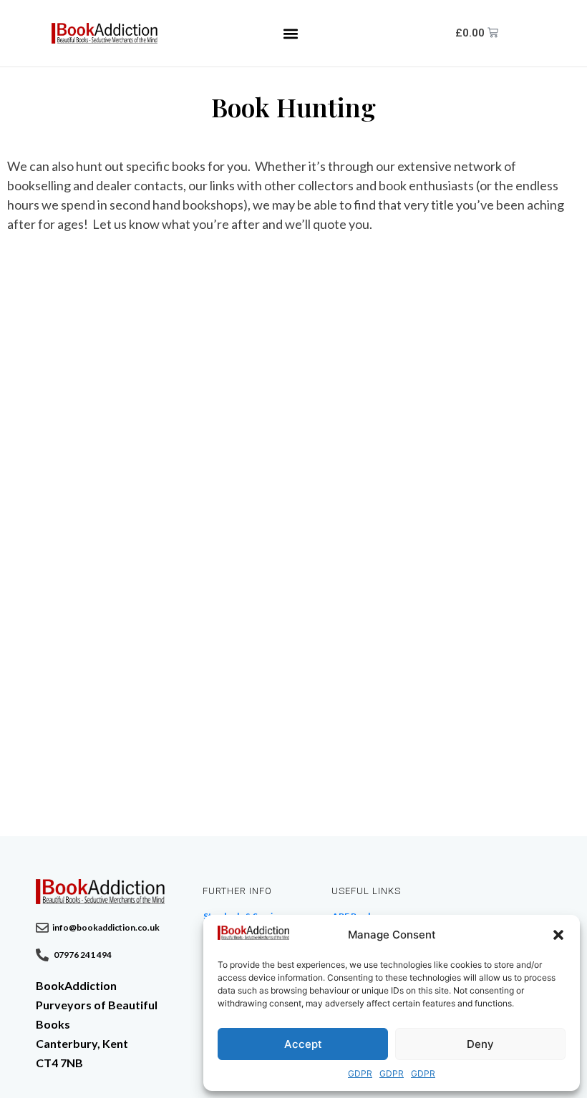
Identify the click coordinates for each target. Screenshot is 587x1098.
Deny (480, 1044)
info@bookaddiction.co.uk (106, 927)
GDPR (360, 1073)
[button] (558, 935)
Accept (303, 1044)
